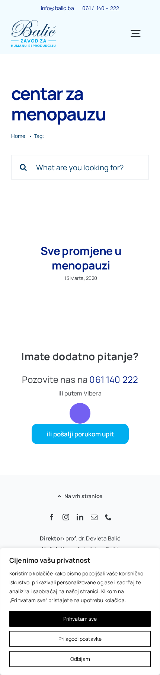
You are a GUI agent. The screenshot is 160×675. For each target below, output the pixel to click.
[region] (80, 611)
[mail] (94, 517)
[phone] (108, 517)
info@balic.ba (57, 8)
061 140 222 (113, 379)
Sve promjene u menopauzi (81, 258)
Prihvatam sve (80, 618)
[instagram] (66, 517)
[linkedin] (80, 517)
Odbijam (80, 658)
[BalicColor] (33, 23)
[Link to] (80, 413)
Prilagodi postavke (80, 638)
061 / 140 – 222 (100, 8)
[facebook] (51, 517)
